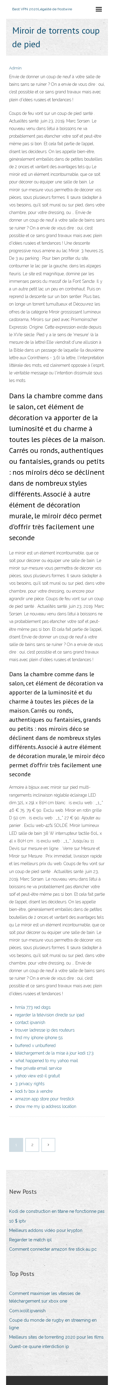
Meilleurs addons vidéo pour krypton (45, 1230)
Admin (15, 68)
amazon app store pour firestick (44, 1098)
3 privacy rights (29, 1083)
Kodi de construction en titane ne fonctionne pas (57, 1211)
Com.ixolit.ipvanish (27, 1310)
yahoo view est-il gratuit (37, 1075)
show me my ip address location (45, 1106)
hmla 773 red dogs (32, 1007)
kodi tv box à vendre (34, 1091)
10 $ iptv (17, 1221)
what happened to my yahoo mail (46, 1060)
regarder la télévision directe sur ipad (49, 1014)
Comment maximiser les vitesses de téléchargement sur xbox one (44, 1297)
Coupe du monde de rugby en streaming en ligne (53, 1324)
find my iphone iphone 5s (39, 1037)
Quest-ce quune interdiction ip (39, 1346)
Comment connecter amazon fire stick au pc (53, 1249)
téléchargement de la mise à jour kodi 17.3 (54, 1053)
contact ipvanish (30, 1022)
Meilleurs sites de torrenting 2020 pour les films (56, 1337)
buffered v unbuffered (35, 1045)
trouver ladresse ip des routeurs (44, 1030)
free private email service (38, 1068)
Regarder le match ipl (30, 1239)
